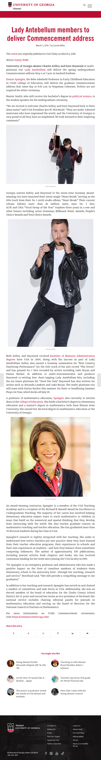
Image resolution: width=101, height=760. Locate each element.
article (14, 54)
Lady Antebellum (35, 69)
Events (49, 733)
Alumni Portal (77, 729)
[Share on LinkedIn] (72, 633)
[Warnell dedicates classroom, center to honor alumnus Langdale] (99, 380)
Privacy (75, 740)
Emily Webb (21, 60)
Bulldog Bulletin (78, 736)
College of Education (31, 401)
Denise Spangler (15, 79)
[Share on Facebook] (13, 633)
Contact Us (76, 726)
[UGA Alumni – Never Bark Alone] (31, 5)
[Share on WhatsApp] (43, 633)
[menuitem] (84, 5)
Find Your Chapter (53, 736)
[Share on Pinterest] (58, 633)
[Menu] (90, 5)
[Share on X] (28, 633)
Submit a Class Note (54, 744)
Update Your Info (53, 740)
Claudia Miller (59, 45)
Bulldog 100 (51, 729)
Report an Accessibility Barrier (80, 745)
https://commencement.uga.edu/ (30, 617)
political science (82, 96)
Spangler (58, 398)
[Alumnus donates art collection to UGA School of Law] (2, 380)
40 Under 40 (51, 726)
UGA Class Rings (78, 733)
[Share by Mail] (87, 633)
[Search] (84, 5)
